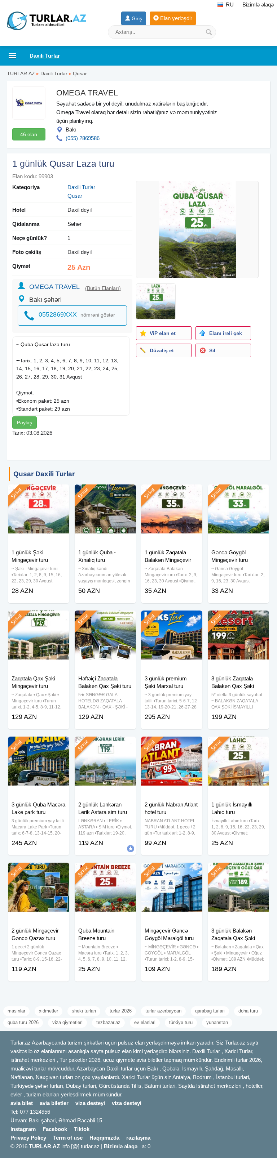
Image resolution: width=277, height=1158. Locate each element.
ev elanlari (144, 1022)
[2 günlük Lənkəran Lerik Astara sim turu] (105, 746)
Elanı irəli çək (225, 333)
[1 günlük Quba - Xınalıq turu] (105, 493)
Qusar (80, 73)
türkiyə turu (181, 1022)
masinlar (16, 1011)
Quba (27, 344)
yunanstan (217, 1022)
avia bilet (21, 1103)
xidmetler (48, 1011)
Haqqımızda (104, 1138)
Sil (212, 350)
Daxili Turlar (53, 73)
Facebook (55, 1129)
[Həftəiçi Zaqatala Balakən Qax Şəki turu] (105, 620)
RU (229, 4)
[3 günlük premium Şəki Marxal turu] (171, 620)
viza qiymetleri (67, 1022)
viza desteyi (90, 1103)
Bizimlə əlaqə (258, 4)
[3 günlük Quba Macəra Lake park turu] (38, 746)
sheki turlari (84, 1011)
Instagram (23, 1129)
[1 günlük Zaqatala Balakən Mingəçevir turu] (171, 493)
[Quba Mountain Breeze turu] (105, 872)
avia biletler (54, 1103)
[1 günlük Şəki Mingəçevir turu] (38, 493)
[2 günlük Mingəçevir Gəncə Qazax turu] (38, 872)
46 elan (28, 134)
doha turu (248, 1011)
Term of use (68, 1138)
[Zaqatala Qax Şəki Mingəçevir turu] (38, 620)
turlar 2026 (121, 1011)
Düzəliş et (162, 350)
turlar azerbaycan (163, 1011)
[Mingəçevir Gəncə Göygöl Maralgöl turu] (171, 872)
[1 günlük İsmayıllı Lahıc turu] (238, 746)
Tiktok (81, 1129)
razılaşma (138, 1138)
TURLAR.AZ (21, 73)
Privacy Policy (28, 1138)
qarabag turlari (210, 1011)
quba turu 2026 (23, 1022)
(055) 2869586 (83, 138)
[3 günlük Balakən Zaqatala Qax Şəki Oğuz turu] (238, 872)
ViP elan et (163, 333)
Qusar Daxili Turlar (44, 474)
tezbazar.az (108, 1022)
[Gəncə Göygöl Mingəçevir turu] (238, 493)
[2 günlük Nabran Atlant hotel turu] (171, 746)
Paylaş (24, 422)
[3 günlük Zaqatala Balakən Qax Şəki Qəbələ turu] (238, 620)
